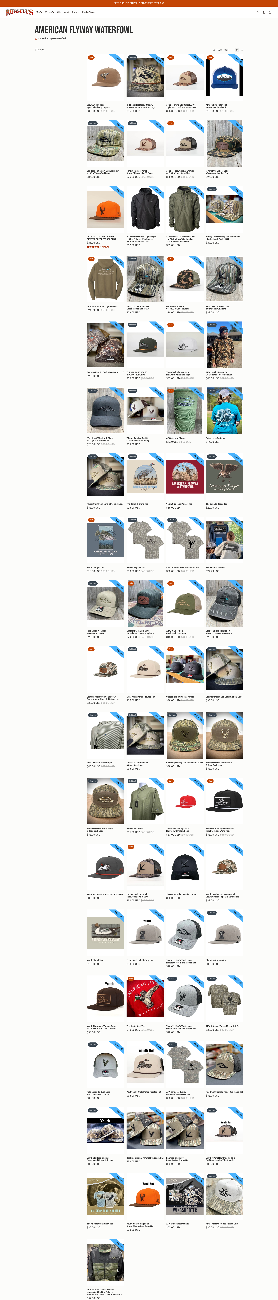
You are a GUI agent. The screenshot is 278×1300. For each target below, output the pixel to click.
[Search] (258, 12)
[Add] (119, 96)
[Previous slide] (91, 77)
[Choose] (159, 228)
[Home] (36, 38)
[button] (228, 50)
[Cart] (270, 12)
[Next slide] (120, 77)
